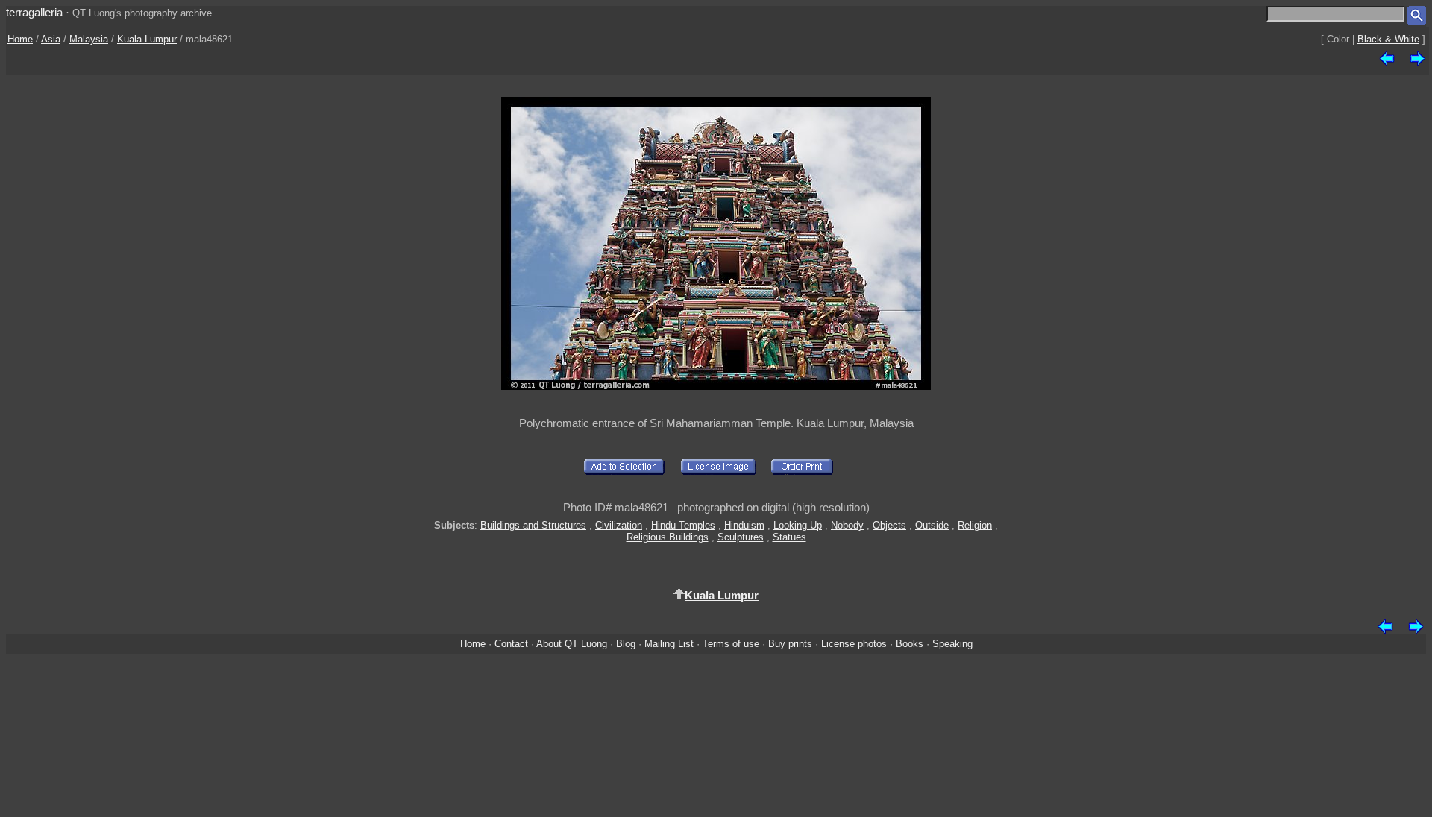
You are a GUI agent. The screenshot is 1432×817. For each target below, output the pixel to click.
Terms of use (731, 643)
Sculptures (740, 537)
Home (20, 39)
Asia (50, 39)
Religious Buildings (667, 537)
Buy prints (790, 643)
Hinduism (744, 525)
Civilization (618, 525)
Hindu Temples (683, 525)
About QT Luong (571, 643)
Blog (625, 643)
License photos (854, 643)
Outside (932, 525)
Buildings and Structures (533, 525)
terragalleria (34, 12)
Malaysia (88, 39)
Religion (975, 525)
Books (909, 643)
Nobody (847, 525)
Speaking (952, 643)
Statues (789, 537)
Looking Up (797, 525)
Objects (889, 525)
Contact (511, 643)
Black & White (1388, 39)
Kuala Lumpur (147, 39)
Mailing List (669, 643)
